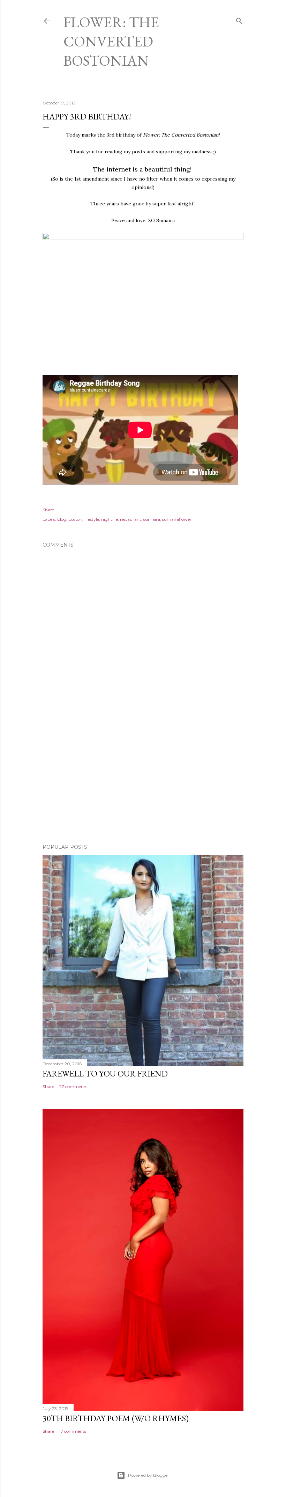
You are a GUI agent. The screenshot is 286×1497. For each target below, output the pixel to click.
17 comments (72, 1431)
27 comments (73, 1086)
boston (75, 519)
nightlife (109, 519)
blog (61, 519)
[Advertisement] (143, 777)
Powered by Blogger (148, 1475)
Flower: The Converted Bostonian (111, 41)
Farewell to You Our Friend (105, 1073)
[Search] (239, 19)
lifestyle (91, 519)
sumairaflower (176, 519)
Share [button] (48, 509)
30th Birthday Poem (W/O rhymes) (116, 1418)
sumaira (151, 519)
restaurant (130, 519)
